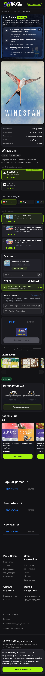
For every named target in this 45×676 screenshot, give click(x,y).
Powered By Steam (11, 644)
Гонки (26, 573)
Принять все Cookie (22, 669)
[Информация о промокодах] (39, 275)
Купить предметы (32, 596)
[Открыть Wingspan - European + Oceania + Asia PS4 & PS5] (18, 441)
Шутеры (27, 576)
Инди (5, 155)
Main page (5, 11)
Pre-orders (10, 503)
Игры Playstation (30, 558)
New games (11, 524)
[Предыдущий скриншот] (3, 372)
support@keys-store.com (13, 628)
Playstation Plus (10, 596)
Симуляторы (9, 573)
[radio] (22, 175)
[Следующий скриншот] (41, 372)
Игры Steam (10, 556)
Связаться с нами (10, 614)
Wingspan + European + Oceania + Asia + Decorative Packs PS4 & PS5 (28, 228)
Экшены (6, 565)
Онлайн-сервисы (8, 588)
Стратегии (8, 576)
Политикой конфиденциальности (26, 350)
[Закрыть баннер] (39, 29)
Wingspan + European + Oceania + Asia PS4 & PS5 (28, 241)
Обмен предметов (30, 588)
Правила (6, 619)
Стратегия (15, 155)
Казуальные (8, 569)
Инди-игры (8, 562)
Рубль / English (34, 4)
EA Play (6, 600)
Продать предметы (32, 600)
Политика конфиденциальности (16, 624)
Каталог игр (16, 11)
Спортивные (29, 569)
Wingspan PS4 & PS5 (23, 216)
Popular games (13, 482)
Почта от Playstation (11, 295)
